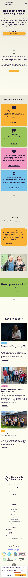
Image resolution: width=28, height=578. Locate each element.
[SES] (4, 554)
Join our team (14, 509)
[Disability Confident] (22, 554)
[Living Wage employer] (9, 554)
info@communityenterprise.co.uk (15, 538)
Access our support (14, 291)
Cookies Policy (17, 572)
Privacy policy (14, 517)
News (14, 507)
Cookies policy (14, 519)
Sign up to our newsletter (15, 491)
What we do (14, 143)
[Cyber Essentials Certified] (15, 554)
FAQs (14, 511)
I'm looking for (13, 33)
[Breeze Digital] (14, 550)
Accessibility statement (14, 521)
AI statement (14, 523)
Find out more (14, 71)
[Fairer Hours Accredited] (8, 559)
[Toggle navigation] (26, 3)
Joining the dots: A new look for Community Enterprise (12, 435)
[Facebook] (14, 487)
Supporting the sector (14, 165)
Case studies (14, 187)
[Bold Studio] (14, 546)
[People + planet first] (14, 564)
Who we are (14, 496)
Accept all (20, 575)
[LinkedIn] (17, 487)
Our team (14, 122)
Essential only (8, 575)
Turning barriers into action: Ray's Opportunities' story (13, 390)
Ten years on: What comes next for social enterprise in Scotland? (13, 347)
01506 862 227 (11, 535)
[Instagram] (11, 487)
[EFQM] (19, 559)
